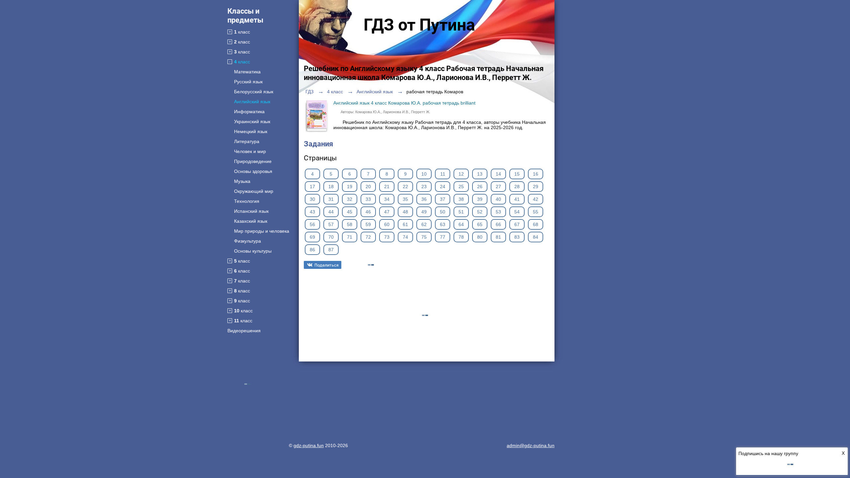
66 (498, 224)
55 (535, 211)
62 (424, 224)
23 (424, 186)
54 (517, 211)
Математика (247, 71)
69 (312, 237)
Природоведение (253, 161)
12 (461, 174)
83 (517, 237)
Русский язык (248, 81)
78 (461, 237)
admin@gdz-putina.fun (530, 445)
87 (331, 249)
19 (349, 186)
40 (498, 199)
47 (386, 211)
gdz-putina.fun (309, 445)
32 (349, 199)
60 (386, 224)
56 (312, 224)
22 (405, 186)
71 (349, 237)
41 (517, 199)
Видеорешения (244, 330)
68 (535, 224)
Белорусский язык (253, 91)
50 (442, 211)
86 (312, 249)
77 (442, 237)
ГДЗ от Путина (419, 25)
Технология (246, 201)
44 (331, 211)
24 (442, 186)
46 (368, 211)
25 (461, 186)
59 (368, 224)
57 (331, 224)
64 (461, 224)
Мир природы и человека (261, 231)
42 (535, 199)
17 (312, 186)
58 (349, 224)
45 (349, 211)
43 (312, 211)
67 (517, 224)
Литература (246, 141)
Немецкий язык (250, 131)
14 (498, 174)
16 (535, 174)
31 (331, 199)
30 (312, 199)
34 (386, 199)
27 (498, 186)
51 (461, 211)
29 (535, 186)
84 (535, 237)
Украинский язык (252, 121)
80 (479, 237)
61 (405, 224)
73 (386, 237)
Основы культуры (253, 251)
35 (405, 199)
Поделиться (326, 265)
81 (498, 237)
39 (479, 199)
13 (479, 174)
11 (442, 174)
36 (424, 199)
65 (479, 224)
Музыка (242, 181)
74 (405, 237)
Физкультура (247, 241)
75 (424, 237)
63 (442, 224)
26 (479, 186)
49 (424, 211)
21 (386, 186)
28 (517, 186)
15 (517, 174)
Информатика (249, 111)
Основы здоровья (253, 171)
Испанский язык (251, 211)
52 (479, 211)
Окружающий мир (253, 191)
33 (368, 199)
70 (331, 237)
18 (331, 186)
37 (442, 199)
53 (498, 211)
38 (461, 199)
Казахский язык (250, 221)
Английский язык (252, 101)
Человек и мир (250, 151)
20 (368, 186)
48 (405, 211)
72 (368, 237)
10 (424, 174)
